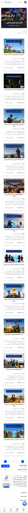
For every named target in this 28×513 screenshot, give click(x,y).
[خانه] (25, 2)
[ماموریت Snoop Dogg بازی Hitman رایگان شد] (14, 81)
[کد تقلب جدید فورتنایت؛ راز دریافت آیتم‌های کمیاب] (14, 430)
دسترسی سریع (24, 496)
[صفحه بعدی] (5, 461)
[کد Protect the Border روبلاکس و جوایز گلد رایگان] (14, 396)
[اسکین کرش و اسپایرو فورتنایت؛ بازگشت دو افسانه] (14, 46)
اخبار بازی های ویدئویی (17, 59)
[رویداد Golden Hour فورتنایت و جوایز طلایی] (14, 326)
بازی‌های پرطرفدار (23, 500)
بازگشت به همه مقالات (13, 25)
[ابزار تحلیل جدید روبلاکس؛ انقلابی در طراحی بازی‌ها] (14, 256)
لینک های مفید (24, 493)
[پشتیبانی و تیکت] (24, 503)
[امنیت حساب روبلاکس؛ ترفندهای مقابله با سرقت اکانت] (14, 221)
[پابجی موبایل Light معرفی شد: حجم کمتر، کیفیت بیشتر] (14, 116)
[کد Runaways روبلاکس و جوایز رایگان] (14, 361)
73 (8, 461)
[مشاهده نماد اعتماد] (6, 481)
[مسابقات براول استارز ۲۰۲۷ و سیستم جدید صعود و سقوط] (14, 291)
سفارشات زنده (8, 2)
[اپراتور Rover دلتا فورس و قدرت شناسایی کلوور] (14, 151)
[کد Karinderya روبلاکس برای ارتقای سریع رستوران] (14, 186)
